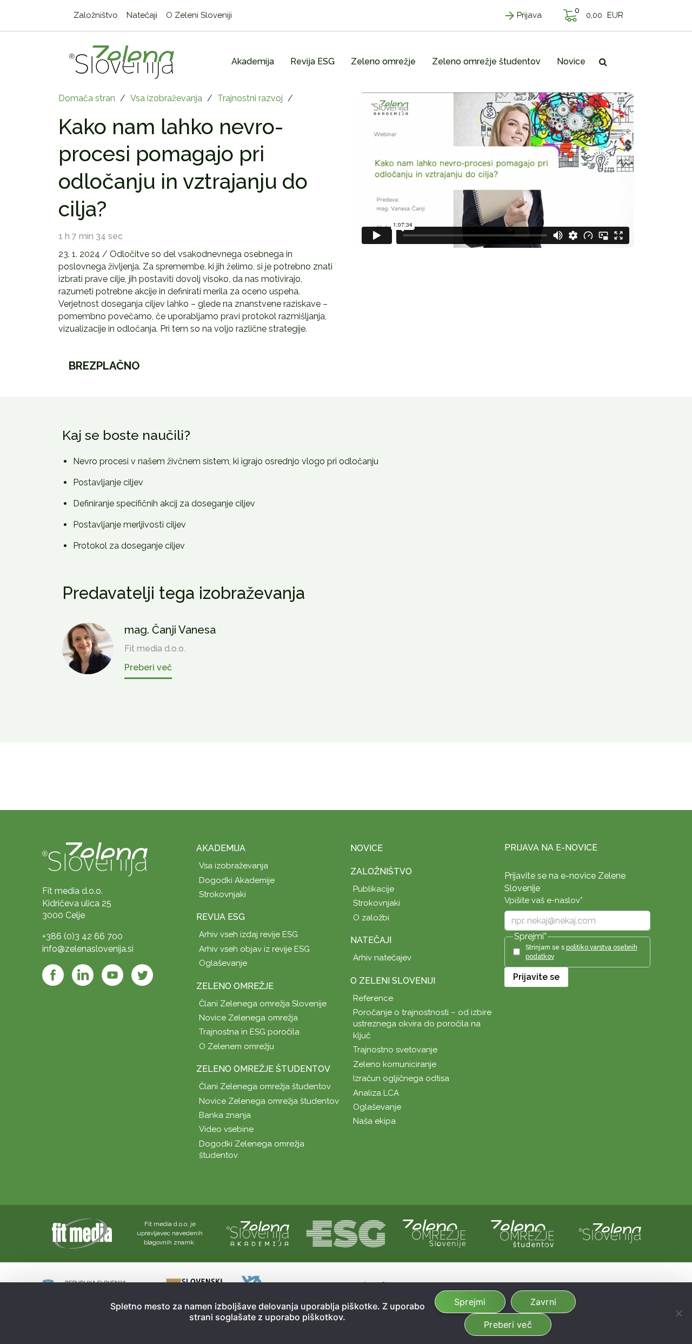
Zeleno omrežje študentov (263, 1069)
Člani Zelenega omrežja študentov (265, 1086)
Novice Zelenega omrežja (248, 1018)
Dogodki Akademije (237, 880)
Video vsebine (226, 1129)
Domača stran (86, 98)
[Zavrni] (678, 1313)
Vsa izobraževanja (166, 98)
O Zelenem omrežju (236, 1046)
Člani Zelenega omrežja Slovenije (263, 1004)
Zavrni (543, 1301)
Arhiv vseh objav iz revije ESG (254, 949)
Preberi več (508, 1324)
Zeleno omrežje (235, 986)
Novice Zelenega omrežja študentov (269, 1101)
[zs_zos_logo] (522, 1233)
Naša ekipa (374, 1121)
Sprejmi (470, 1301)
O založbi (371, 918)
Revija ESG (220, 917)
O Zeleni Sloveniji (392, 981)
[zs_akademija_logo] (258, 1233)
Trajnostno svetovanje (395, 1050)
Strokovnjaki (222, 894)
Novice (366, 848)
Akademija (220, 848)
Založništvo (381, 871)
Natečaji (370, 940)
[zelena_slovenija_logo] (610, 1233)
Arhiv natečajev (382, 958)
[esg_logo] (346, 1233)
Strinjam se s (581, 952)
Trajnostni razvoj (250, 98)
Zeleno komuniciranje (394, 1064)
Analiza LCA (376, 1093)
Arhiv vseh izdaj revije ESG (248, 934)
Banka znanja (225, 1115)
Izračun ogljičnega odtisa (401, 1078)
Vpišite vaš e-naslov (543, 900)
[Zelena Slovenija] (121, 61)
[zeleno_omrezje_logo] (434, 1233)
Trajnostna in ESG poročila (249, 1032)
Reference (373, 998)
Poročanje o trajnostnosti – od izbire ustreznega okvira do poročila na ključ (422, 1023)
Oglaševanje (223, 963)
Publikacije (373, 889)
